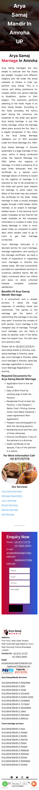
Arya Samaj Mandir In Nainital (14, 739)
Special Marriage (10, 509)
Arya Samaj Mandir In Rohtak (14, 757)
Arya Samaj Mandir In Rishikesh (15, 754)
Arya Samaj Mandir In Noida (14, 690)
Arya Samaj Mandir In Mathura (15, 718)
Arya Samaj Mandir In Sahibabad (16, 761)
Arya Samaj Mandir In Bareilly (14, 736)
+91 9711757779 (19, 458)
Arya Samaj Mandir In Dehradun (15, 715)
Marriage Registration (12, 496)
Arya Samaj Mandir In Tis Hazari (16, 704)
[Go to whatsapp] (5, 783)
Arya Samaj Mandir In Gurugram (16, 693)
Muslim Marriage (10, 505)
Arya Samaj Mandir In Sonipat (15, 764)
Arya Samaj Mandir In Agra (13, 729)
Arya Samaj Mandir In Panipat (14, 746)
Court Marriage (9, 500)
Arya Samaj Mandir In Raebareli (15, 750)
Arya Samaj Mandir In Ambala (14, 732)
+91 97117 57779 (23, 346)
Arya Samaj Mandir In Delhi (13, 686)
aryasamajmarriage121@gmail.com (17, 663)
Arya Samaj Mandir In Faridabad (16, 700)
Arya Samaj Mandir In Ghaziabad (16, 682)
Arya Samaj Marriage (12, 491)
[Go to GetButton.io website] (5, 788)
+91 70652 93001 (22, 545)
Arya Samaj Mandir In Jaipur (14, 711)
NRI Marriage (8, 514)
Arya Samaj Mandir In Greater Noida (17, 697)
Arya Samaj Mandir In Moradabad (16, 708)
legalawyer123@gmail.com (18, 666)
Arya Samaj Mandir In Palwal (14, 743)
